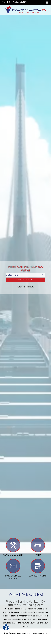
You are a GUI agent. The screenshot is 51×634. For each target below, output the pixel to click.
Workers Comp (38, 576)
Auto (38, 555)
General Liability (13, 555)
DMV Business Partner (13, 577)
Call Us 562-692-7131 (14, 2)
